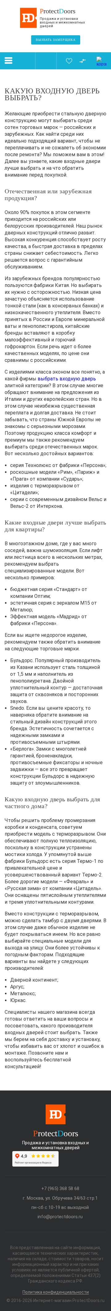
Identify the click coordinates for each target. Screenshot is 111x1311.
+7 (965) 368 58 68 (60, 1188)
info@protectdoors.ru (60, 1217)
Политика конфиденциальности (56, 1292)
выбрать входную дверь (67, 379)
